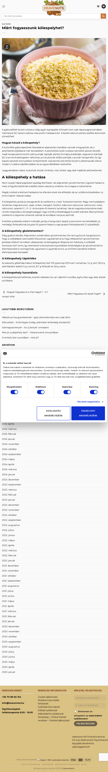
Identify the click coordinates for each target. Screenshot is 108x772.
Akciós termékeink (30, 764)
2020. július (8, 652)
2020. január (8, 672)
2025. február (9, 434)
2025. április (8, 424)
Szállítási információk (49, 707)
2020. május (8, 662)
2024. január (8, 474)
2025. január (8, 439)
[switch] (41, 392)
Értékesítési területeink (67, 764)
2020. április (8, 667)
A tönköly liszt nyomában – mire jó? (20, 337)
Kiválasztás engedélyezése (54, 413)
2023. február (9, 494)
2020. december (10, 626)
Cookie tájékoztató (48, 697)
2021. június (8, 596)
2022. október (9, 515)
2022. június (8, 535)
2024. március (9, 469)
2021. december (10, 565)
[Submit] (103, 16)
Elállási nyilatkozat (47, 710)
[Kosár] (104, 6)
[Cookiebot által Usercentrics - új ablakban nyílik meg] (93, 354)
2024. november (10, 444)
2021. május (8, 601)
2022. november (10, 510)
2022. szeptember (11, 520)
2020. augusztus (11, 646)
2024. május (8, 459)
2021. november (10, 570)
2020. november (10, 631)
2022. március (9, 550)
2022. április (8, 545)
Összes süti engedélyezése (88, 413)
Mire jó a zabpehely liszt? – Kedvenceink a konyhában (30, 332)
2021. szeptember (11, 581)
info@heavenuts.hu (13, 703)
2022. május (8, 540)
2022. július (8, 530)
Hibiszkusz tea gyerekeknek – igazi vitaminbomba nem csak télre (36, 317)
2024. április (8, 464)
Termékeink (47, 764)
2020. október (9, 636)
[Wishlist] (98, 6)
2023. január (8, 500)
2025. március (9, 429)
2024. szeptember (11, 454)
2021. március (9, 611)
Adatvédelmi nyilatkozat (51, 714)
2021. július (7, 591)
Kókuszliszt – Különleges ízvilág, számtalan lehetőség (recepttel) (36, 322)
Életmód (6, 24)
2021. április (8, 606)
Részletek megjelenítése (88, 402)
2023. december (10, 479)
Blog (84, 764)
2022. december (10, 505)
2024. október (9, 449)
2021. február (9, 616)
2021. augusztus (10, 586)
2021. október (9, 576)
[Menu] (3, 6)
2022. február (9, 555)
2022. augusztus (11, 525)
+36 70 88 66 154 (11, 697)
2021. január (8, 621)
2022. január (8, 560)
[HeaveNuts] (54, 8)
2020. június (8, 657)
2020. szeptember (11, 641)
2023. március (9, 490)
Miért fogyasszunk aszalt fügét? (85, 294)
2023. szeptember (11, 484)
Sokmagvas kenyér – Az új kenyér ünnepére (25, 327)
